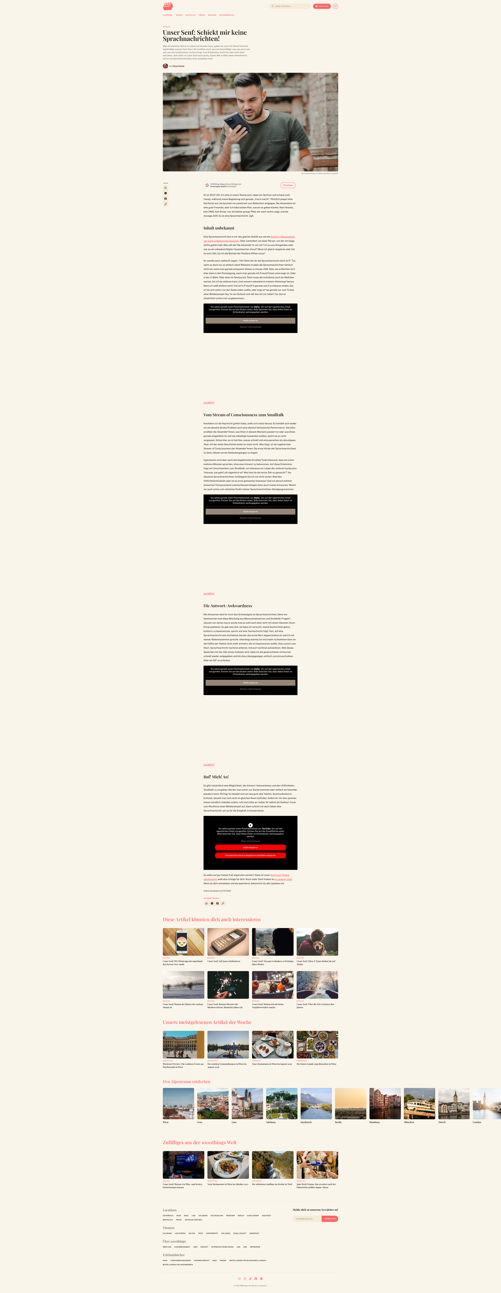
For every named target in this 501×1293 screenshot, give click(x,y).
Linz (193, 1216)
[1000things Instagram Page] (245, 1279)
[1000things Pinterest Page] (261, 1279)
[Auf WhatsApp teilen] (165, 187)
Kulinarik (167, 1233)
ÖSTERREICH (168, 1216)
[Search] (272, 6)
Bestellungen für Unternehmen (178, 1265)
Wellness (225, 1233)
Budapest (266, 1216)
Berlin (241, 1216)
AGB (238, 1247)
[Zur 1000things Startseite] (168, 6)
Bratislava (168, 1220)
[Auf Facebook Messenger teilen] (165, 193)
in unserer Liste (283, 879)
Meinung (166, 26)
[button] (165, 204)
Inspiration (168, 1060)
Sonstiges (254, 1233)
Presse (223, 1260)
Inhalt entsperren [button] (250, 321)
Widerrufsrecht (201, 1260)
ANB (245, 1247)
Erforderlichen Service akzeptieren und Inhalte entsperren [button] (250, 855)
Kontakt (204, 1247)
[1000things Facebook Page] (256, 1279)
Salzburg (203, 1216)
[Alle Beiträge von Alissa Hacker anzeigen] (165, 66)
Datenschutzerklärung (222, 1247)
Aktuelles (256, 1060)
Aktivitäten (180, 1233)
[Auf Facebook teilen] (165, 198)
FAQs (214, 1260)
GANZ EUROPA (253, 1216)
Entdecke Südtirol (193, 1220)
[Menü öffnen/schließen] (335, 6)
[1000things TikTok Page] (250, 1279)
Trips (200, 1233)
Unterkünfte (212, 1233)
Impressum (255, 1247)
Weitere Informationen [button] (250, 327)
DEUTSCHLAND (217, 1216)
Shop (165, 1260)
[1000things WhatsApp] (239, 1279)
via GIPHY (209, 402)
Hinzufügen (288, 185)
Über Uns (167, 1247)
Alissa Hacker (178, 66)
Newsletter (323, 6)
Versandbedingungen (181, 1260)
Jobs (195, 1247)
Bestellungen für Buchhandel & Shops (247, 1260)
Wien (178, 1216)
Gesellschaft (239, 1233)
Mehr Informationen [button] (250, 841)
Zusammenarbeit (182, 1247)
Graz (186, 1216)
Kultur (192, 1233)
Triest (179, 1220)
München (230, 1216)
